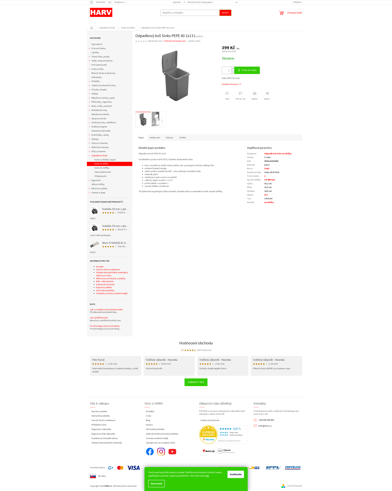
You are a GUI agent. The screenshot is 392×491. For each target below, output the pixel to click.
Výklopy (95, 139)
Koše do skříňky (102, 168)
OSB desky (96, 77)
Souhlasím (236, 474)
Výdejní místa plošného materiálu (106, 442)
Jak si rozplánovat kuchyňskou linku (106, 310)
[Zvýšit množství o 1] (232, 68)
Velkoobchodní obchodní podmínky (162, 433)
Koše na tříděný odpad (105, 159)
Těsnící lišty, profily (100, 56)
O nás (148, 415)
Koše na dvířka (101, 163)
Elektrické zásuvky (100, 147)
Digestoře (96, 180)
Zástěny (95, 52)
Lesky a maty (97, 69)
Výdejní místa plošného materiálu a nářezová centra (112, 274)
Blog (148, 420)
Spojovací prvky (98, 118)
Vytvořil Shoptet (294, 486)
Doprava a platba (104, 287)
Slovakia (102, 476)
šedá (266, 168)
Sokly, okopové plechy (102, 60)
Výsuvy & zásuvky (99, 143)
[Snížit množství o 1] (232, 72)
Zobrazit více (196, 382)
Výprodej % (96, 44)
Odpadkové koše (99, 155)
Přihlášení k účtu (98, 424)
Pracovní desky (98, 48)
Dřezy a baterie (98, 151)
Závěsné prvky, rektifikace (103, 122)
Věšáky (94, 93)
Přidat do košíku (249, 70)
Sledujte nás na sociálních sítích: (160, 442)
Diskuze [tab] (169, 137)
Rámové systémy (99, 188)
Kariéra (149, 424)
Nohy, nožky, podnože (101, 106)
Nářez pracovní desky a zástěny (111, 278)
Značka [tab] (182, 137)
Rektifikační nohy (99, 110)
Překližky (95, 81)
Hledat (225, 12)
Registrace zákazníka (101, 429)
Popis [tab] (141, 137)
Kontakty (150, 411)
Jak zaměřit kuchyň (99, 318)
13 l (266, 194)
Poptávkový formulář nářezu (104, 438)
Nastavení (156, 483)
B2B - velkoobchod (104, 281)
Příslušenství (100, 176)
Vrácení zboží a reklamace (200, 2)
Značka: (194, 41)
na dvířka (269, 202)
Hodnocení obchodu (105, 284)
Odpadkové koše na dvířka (277, 153)
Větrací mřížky (98, 184)
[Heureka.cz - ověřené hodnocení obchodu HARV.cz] (223, 434)
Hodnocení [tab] (155, 137)
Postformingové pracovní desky (105, 326)
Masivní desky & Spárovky (103, 73)
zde (207, 475)
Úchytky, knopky (99, 89)
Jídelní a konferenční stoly (103, 85)
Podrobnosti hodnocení (174, 41)
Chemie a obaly (98, 192)
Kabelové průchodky (101, 130)
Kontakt (177, 2)
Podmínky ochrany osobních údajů (111, 293)
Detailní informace (230, 84)
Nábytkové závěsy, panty (103, 98)
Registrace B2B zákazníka (103, 433)
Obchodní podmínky (105, 290)
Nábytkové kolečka (100, 114)
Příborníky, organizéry (101, 102)
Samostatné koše (103, 172)
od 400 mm (269, 179)
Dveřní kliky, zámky (100, 135)
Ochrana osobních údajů (157, 438)
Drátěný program (99, 126)
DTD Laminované (99, 64)
